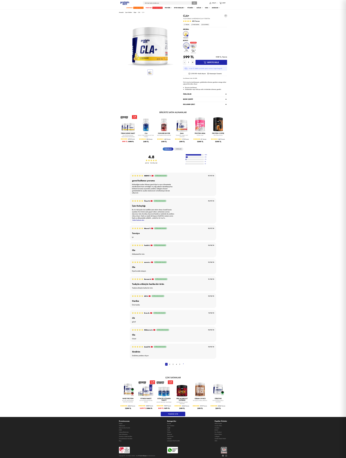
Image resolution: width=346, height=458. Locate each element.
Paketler (169, 438)
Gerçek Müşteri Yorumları (125, 438)
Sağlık (168, 428)
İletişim (120, 423)
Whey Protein (218, 423)
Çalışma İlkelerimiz (124, 432)
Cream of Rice (218, 425)
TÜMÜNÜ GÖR (173, 414)
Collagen (217, 436)
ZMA (216, 441)
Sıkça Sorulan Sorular (124, 428)
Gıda (168, 430)
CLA (139, 12)
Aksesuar (169, 434)
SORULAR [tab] (178, 149)
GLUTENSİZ (206, 24)
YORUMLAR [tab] (168, 149)
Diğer (135, 12)
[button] (185, 34)
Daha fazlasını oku (138, 220)
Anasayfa (121, 12)
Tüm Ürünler (170, 436)
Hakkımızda (122, 425)
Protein (169, 423)
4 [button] (176, 364)
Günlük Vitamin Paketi (220, 438)
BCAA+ (216, 430)
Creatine (217, 428)
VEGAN (187, 24)
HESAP (214, 3)
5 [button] (179, 364)
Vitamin (169, 432)
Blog (120, 441)
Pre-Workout (218, 432)
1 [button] (166, 364)
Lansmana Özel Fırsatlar (173, 441)
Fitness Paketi (218, 434)
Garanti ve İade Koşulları (125, 436)
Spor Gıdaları (128, 12)
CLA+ (143, 12)
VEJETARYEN (196, 24)
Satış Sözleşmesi (123, 434)
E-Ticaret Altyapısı (142, 455)
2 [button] (169, 364)
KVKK (120, 430)
